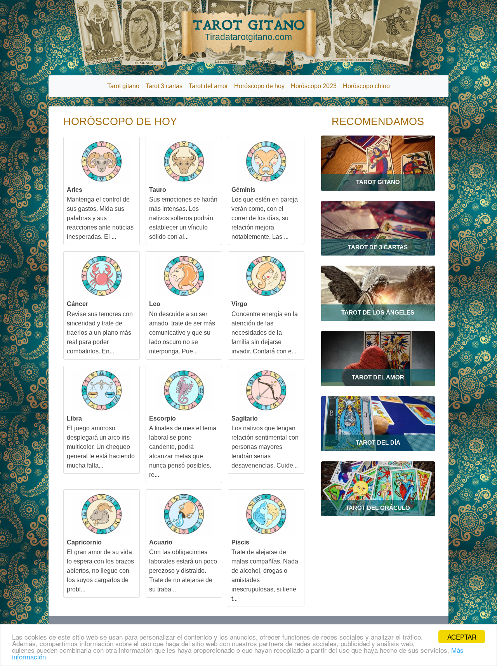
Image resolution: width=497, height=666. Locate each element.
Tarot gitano (123, 86)
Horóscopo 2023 (314, 86)
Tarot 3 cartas (164, 86)
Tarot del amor (208, 86)
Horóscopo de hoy (259, 86)
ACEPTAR (461, 637)
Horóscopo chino (366, 86)
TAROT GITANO (249, 29)
